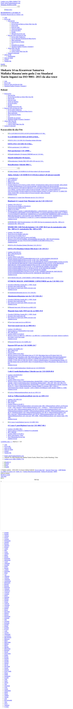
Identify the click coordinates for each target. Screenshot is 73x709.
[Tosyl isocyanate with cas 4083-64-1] (19, 322)
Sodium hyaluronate (13, 53)
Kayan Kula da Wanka (17, 42)
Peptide (13, 32)
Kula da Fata (15, 22)
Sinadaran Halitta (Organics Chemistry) (22, 46)
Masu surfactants (16, 40)
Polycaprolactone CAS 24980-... (19, 151)
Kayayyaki (7, 19)
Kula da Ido (14, 25)
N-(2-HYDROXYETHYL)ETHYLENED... (23, 137)
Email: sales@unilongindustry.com (10, 3)
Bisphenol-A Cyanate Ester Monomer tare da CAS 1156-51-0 (30, 201)
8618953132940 (5, 475)
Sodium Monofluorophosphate (31, 471)
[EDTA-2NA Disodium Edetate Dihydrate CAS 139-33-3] (24, 245)
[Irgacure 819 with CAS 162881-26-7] (19, 342)
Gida (5, 17)
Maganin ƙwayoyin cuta (18, 33)
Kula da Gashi (15, 27)
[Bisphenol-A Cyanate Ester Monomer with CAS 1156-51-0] (26, 197)
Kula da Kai (11, 21)
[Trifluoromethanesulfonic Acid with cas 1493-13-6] (24, 392)
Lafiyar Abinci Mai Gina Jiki (19, 51)
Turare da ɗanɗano (16, 29)
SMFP (55, 471)
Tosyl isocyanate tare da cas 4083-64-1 (22, 326)
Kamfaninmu (11, 56)
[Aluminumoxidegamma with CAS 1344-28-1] (22, 292)
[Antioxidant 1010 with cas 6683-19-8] (22, 307)
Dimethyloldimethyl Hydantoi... (19, 158)
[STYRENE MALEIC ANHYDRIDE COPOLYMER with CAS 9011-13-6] (30, 277)
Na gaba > (8, 441)
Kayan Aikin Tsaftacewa (18, 37)
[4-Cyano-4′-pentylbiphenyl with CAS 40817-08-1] (23, 422)
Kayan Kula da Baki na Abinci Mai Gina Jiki (24, 24)
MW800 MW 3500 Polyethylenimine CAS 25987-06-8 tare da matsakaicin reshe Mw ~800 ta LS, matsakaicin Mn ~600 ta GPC (37, 228)
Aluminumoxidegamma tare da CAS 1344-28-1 (25, 296)
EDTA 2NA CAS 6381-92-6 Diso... (20, 144)
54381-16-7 (19, 471)
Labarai (6, 59)
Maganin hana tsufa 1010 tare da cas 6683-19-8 (25, 311)
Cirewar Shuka (15, 50)
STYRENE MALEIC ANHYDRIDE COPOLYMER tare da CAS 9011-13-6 (35, 281)
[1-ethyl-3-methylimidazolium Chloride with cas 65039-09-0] (26, 368)
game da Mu (7, 54)
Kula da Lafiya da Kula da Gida (17, 35)
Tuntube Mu (7, 61)
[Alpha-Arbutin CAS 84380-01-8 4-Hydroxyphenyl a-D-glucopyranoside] (29, 171)
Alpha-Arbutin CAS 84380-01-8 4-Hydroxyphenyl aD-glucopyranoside (34, 175)
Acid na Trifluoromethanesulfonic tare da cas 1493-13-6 (28, 396)
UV (12, 43)
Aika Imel (3, 476)
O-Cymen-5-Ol (10, 471)
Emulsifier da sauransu (17, 45)
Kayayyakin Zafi (40, 470)
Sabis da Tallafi (8, 58)
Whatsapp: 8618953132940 (8, 4)
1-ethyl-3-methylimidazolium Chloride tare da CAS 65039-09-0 (31, 371)
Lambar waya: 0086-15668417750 (10, 1)
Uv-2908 (3, 471)
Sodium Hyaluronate (47, 471)
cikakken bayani (12, 194)
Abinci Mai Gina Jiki (14, 48)
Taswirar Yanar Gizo (51, 470)
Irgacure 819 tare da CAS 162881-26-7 (22, 345)
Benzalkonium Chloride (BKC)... (20, 165)
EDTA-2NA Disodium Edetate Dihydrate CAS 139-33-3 (28, 249)
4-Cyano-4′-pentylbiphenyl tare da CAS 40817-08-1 (27, 425)
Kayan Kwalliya (16, 30)
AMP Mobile (62, 470)
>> (11, 441)
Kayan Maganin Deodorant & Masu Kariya (23, 38)
